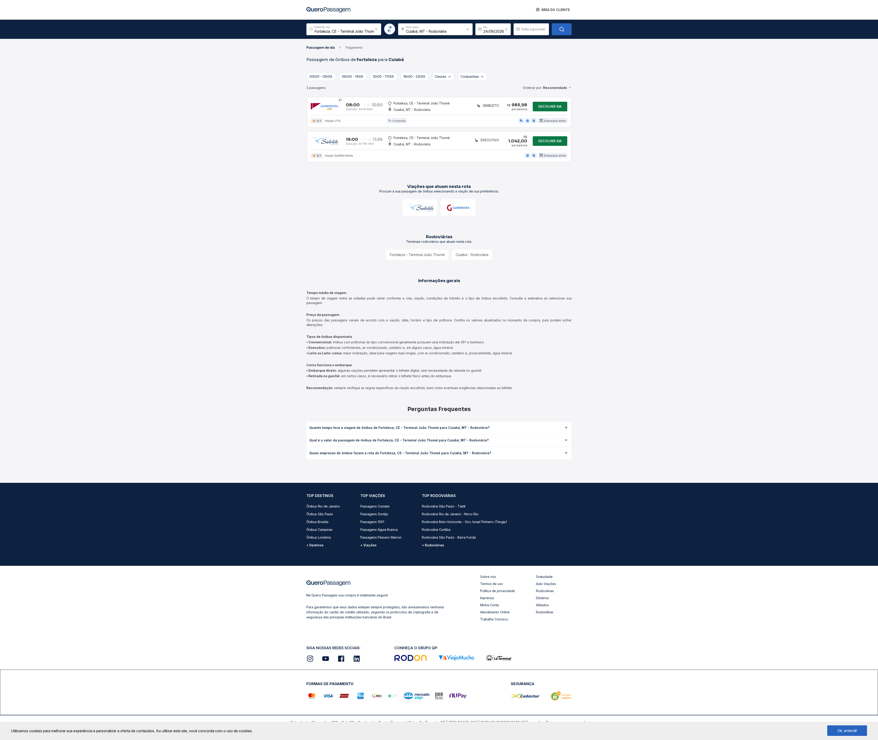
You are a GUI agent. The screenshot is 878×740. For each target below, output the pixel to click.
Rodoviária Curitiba (436, 530)
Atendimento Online (495, 612)
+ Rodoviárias (433, 545)
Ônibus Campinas (319, 530)
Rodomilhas (544, 612)
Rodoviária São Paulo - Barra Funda (449, 537)
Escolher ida (550, 106)
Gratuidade (544, 577)
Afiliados (542, 605)
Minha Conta (489, 605)
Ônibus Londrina (318, 537)
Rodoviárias (545, 591)
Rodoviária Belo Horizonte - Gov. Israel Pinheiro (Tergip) (464, 522)
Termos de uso (491, 584)
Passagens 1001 (372, 522)
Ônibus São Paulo (319, 514)
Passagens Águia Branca (379, 530)
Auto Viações (546, 584)
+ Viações (368, 545)
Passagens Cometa (374, 506)
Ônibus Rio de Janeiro (323, 506)
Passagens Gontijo (374, 514)
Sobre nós (488, 577)
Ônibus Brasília (317, 522)
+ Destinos (315, 545)
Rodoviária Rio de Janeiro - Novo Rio (450, 514)
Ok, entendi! (847, 730)
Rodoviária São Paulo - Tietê (444, 506)
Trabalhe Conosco (494, 619)
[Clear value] (506, 29)
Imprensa (487, 598)
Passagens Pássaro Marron (381, 537)
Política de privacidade (497, 591)
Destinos (542, 598)
